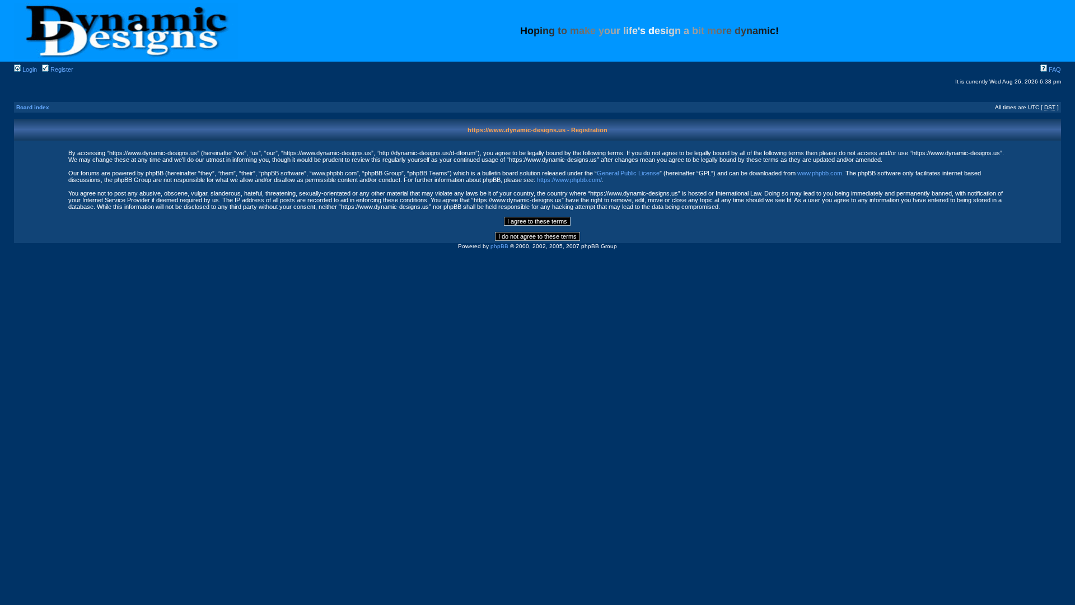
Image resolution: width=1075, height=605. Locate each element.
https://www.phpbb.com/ (569, 179)
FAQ (1054, 69)
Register (61, 69)
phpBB (499, 246)
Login (29, 69)
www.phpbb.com (819, 173)
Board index (32, 107)
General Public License (628, 173)
